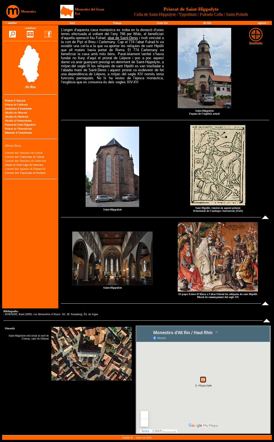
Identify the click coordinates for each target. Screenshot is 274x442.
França (117, 22)
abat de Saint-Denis (123, 38)
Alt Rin (207, 22)
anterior (12, 22)
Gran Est (162, 22)
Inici (72, 22)
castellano (30, 28)
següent (262, 22)
